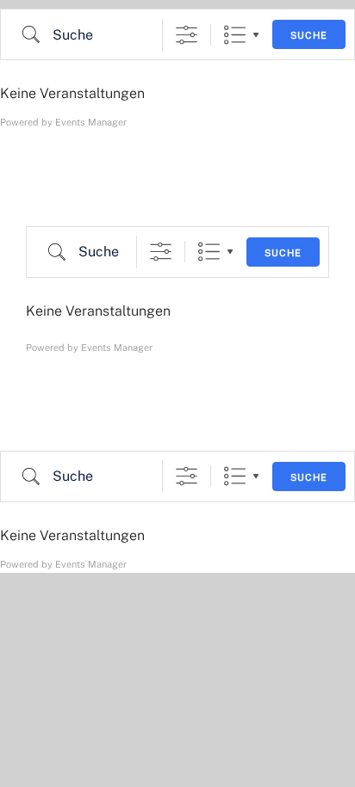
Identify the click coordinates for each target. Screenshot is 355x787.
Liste (235, 35)
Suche (308, 35)
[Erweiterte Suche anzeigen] (186, 35)
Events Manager (91, 122)
